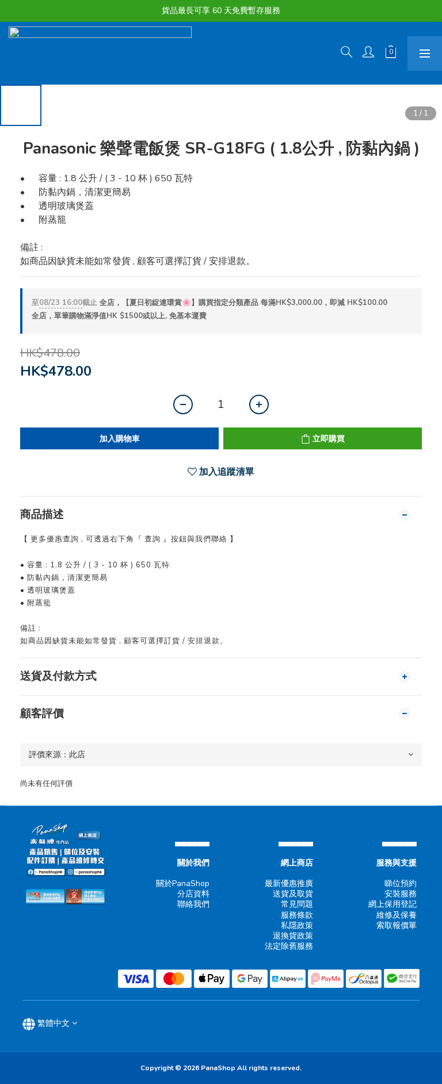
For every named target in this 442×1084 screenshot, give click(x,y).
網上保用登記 (392, 904)
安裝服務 (400, 893)
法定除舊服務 (289, 946)
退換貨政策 (293, 935)
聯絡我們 (193, 904)
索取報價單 (396, 925)
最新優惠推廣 (289, 883)
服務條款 (297, 915)
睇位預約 (400, 883)
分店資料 (193, 893)
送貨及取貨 (293, 893)
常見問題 (297, 904)
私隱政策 (297, 925)
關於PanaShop (182, 883)
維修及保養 (396, 915)
